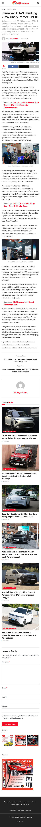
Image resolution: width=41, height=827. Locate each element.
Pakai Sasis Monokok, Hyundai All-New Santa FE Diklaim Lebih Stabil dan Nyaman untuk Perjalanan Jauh (19, 554)
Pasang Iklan (15, 804)
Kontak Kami (25, 804)
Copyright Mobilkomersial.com (23, 817)
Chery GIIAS (17, 342)
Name (4, 688)
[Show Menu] (3, 3)
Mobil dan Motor (11, 9)
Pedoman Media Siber (28, 802)
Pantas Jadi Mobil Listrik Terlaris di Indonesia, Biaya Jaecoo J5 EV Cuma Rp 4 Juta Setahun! (19, 635)
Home (3, 9)
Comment (6, 662)
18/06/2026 (6, 640)
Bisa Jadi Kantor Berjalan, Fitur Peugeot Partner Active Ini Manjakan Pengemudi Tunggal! (18, 594)
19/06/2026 (6, 519)
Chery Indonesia (28, 342)
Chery (8, 342)
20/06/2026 (6, 481)
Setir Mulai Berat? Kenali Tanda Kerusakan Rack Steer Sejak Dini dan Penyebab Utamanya (19, 476)
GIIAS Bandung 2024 (9, 348)
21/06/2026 (6, 441)
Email (4, 697)
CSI (4, 345)
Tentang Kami (8, 802)
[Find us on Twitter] (19, 821)
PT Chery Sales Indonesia (27, 348)
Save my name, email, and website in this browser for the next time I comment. (21, 717)
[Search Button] (38, 3)
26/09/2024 (24, 38)
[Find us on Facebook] (17, 821)
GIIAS (17, 345)
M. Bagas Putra (13, 38)
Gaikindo (10, 345)
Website (4, 706)
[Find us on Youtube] (22, 821)
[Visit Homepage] (20, 3)
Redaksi (17, 802)
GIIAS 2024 (25, 345)
